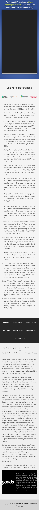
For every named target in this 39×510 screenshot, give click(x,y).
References (17, 323)
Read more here (29, 467)
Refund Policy (19, 338)
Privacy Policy (18, 330)
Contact (6, 323)
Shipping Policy (31, 330)
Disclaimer (6, 330)
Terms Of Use (31, 323)
